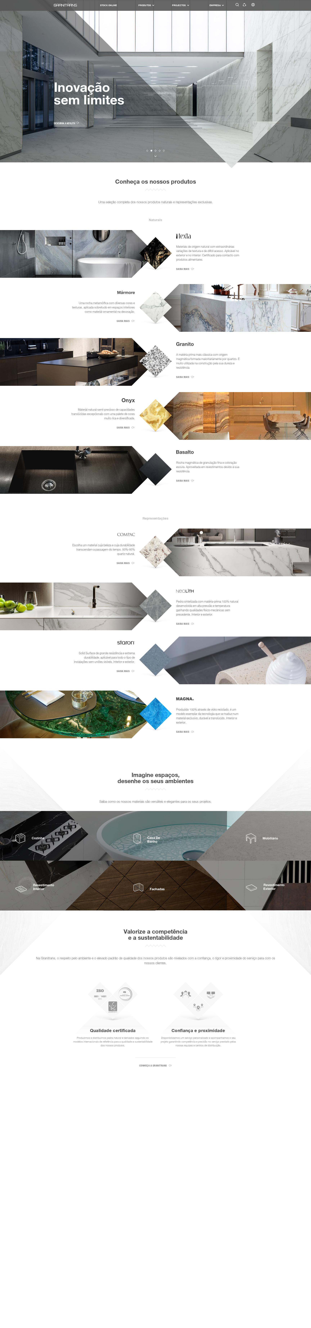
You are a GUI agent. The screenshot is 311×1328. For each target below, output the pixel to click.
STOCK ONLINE (108, 5)
